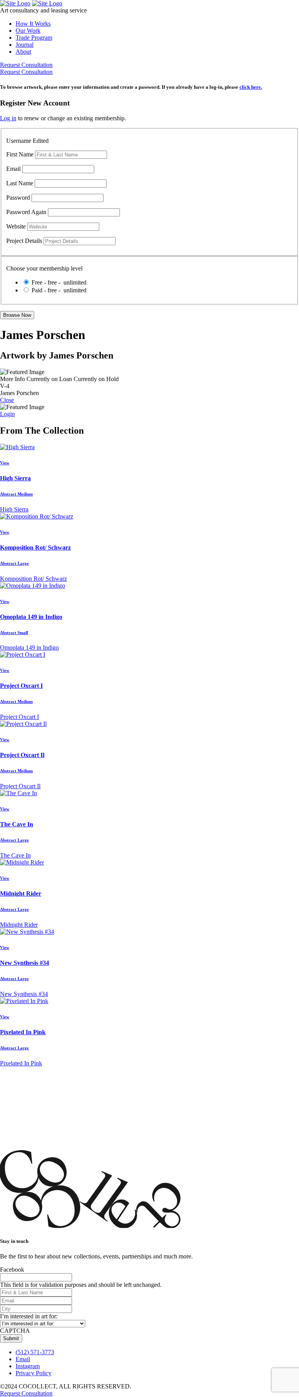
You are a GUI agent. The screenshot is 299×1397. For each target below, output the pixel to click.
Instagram (28, 1366)
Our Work (28, 30)
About (23, 51)
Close (7, 400)
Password (18, 197)
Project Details (24, 240)
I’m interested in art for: (29, 1316)
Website (16, 226)
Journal (24, 44)
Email (13, 168)
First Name (19, 154)
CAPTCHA (15, 1330)
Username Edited (27, 140)
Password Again (26, 212)
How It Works (33, 23)
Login (7, 414)
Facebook (12, 1269)
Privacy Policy (33, 1373)
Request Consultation (26, 65)
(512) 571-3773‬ (35, 1352)
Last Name (19, 183)
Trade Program (34, 37)
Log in (8, 118)
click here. (250, 87)
